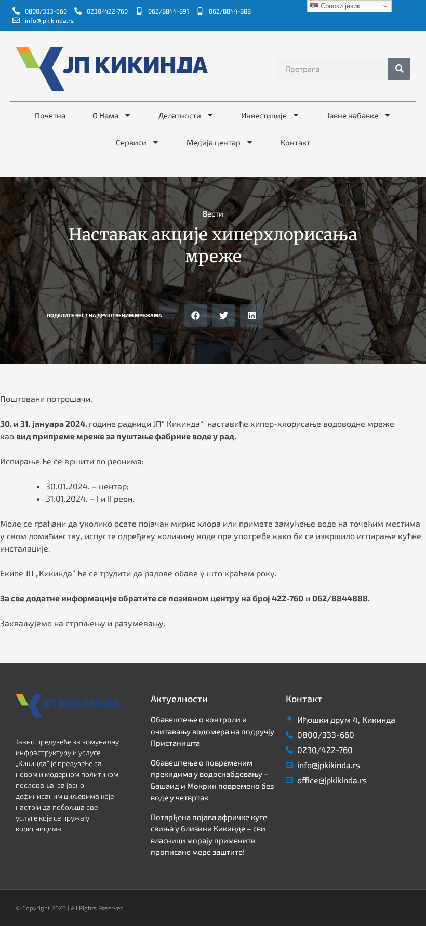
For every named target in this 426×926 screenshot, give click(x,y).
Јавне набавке (352, 115)
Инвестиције (264, 115)
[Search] (399, 69)
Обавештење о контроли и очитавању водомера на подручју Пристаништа (212, 731)
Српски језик (339, 6)
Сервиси (131, 142)
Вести (213, 213)
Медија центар (214, 142)
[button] (195, 315)
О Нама (105, 115)
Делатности (179, 115)
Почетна (50, 115)
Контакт (295, 142)
